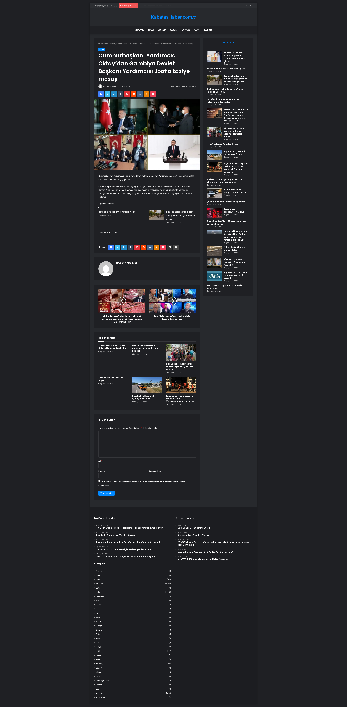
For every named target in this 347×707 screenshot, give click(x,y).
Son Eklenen (228, 42)
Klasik (98, 621)
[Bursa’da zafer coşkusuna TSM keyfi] (214, 213)
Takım (98, 659)
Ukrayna (99, 672)
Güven (99, 588)
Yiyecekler (100, 697)
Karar (98, 617)
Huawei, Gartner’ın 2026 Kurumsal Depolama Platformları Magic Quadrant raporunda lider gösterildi (236, 115)
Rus (97, 643)
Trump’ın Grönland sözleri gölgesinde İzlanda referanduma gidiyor (234, 57)
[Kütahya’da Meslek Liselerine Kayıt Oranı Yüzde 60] (214, 263)
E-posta (102, 471)
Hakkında (100, 596)
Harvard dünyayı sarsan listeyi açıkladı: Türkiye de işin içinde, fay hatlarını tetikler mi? (236, 235)
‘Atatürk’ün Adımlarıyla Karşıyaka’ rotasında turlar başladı (145, 348)
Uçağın (99, 668)
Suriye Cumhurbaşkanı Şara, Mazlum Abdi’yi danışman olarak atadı (225, 181)
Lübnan (99, 626)
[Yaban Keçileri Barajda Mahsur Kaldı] (214, 251)
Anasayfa (139, 30)
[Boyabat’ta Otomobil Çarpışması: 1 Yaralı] (147, 385)
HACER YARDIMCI (110, 86)
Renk (98, 638)
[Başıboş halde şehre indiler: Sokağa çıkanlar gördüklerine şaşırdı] (156, 215)
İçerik (98, 605)
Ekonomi (162, 30)
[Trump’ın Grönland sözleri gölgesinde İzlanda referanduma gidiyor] (214, 56)
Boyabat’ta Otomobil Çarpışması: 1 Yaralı (143, 397)
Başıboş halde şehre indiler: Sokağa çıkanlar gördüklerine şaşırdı (166, 6)
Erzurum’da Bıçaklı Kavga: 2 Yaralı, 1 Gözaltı (236, 191)
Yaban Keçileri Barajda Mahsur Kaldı (235, 248)
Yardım (99, 685)
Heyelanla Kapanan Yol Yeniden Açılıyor (118, 211)
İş (96, 609)
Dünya (99, 579)
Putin (98, 634)
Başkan (99, 571)
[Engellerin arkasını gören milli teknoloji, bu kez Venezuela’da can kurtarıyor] (181, 385)
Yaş (97, 689)
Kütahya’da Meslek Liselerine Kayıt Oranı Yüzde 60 (234, 262)
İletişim (208, 30)
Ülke (98, 676)
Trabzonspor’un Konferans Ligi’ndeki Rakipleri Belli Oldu (112, 347)
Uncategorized (102, 680)
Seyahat (99, 655)
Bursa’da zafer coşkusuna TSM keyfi (234, 210)
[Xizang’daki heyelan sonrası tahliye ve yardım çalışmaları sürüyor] (181, 352)
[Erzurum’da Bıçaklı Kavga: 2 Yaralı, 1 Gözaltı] (214, 193)
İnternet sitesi (155, 471)
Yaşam (197, 30)
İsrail (98, 613)
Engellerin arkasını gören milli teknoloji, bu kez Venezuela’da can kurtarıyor (180, 398)
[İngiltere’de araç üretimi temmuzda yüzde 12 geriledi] (214, 276)
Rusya (98, 647)
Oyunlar (99, 630)
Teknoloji (185, 30)
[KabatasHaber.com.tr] (173, 17)
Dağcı (98, 575)
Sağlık (173, 30)
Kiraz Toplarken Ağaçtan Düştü (110, 379)
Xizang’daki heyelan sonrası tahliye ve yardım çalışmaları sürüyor (180, 366)
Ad (100, 461)
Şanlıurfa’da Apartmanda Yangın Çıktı (226, 201)
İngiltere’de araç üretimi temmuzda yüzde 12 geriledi (236, 275)
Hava (98, 600)
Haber (151, 30)
